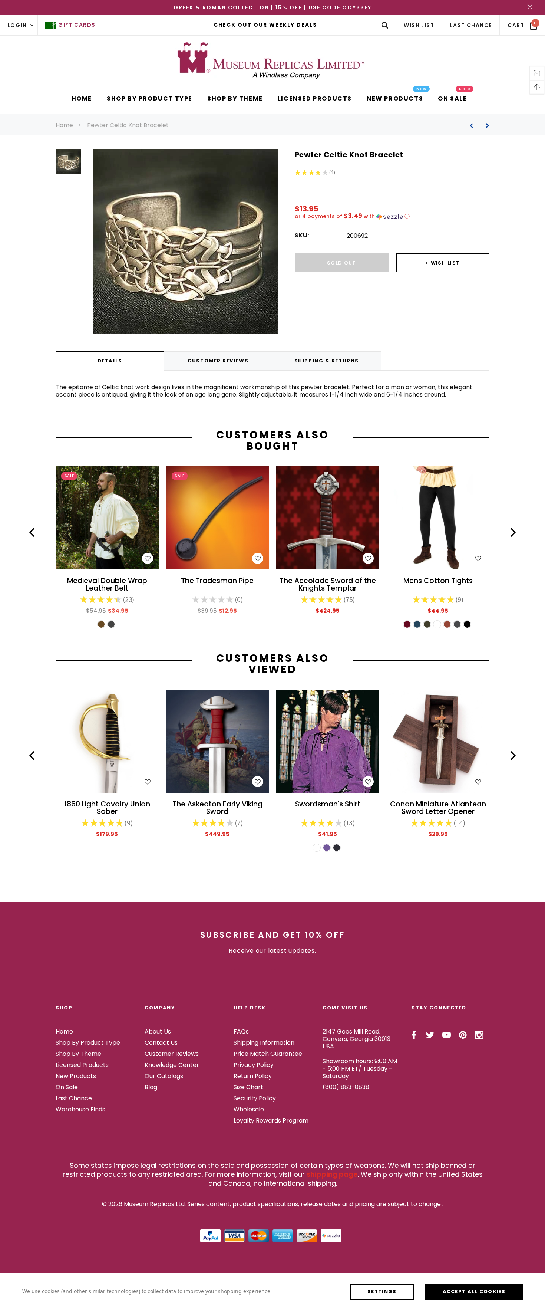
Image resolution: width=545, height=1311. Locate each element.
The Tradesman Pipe (217, 581)
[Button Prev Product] (474, 125)
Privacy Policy (254, 1065)
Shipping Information (264, 1042)
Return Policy (253, 1076)
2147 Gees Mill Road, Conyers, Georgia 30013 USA (356, 1039)
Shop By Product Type (88, 1042)
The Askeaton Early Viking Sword (217, 808)
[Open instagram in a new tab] (479, 1035)
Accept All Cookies (474, 1291)
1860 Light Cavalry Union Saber (107, 808)
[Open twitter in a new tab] (430, 1035)
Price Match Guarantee (268, 1053)
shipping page (332, 1174)
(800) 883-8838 (346, 1087)
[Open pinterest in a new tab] (463, 1035)
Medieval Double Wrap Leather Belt (107, 585)
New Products (76, 1076)
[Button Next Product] (484, 125)
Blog (151, 1087)
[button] (392, 216)
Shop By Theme (78, 1053)
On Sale (67, 1087)
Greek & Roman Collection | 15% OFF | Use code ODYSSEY (272, 7)
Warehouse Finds (80, 1109)
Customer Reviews (172, 1053)
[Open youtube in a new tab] (446, 1035)
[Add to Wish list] (147, 558)
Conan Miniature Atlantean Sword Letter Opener (438, 808)
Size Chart (248, 1087)
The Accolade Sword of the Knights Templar (328, 585)
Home (64, 125)
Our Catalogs (164, 1076)
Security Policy (255, 1098)
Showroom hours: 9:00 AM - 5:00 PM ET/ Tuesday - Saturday (360, 1068)
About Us (158, 1031)
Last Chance (74, 1098)
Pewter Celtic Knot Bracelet (128, 125)
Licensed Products (82, 1065)
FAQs (241, 1031)
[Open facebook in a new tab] (414, 1035)
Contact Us (161, 1042)
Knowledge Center (172, 1065)
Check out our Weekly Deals (265, 25)
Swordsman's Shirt (327, 805)
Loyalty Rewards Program (271, 1120)
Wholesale (249, 1109)
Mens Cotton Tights (438, 581)
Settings (381, 1291)
